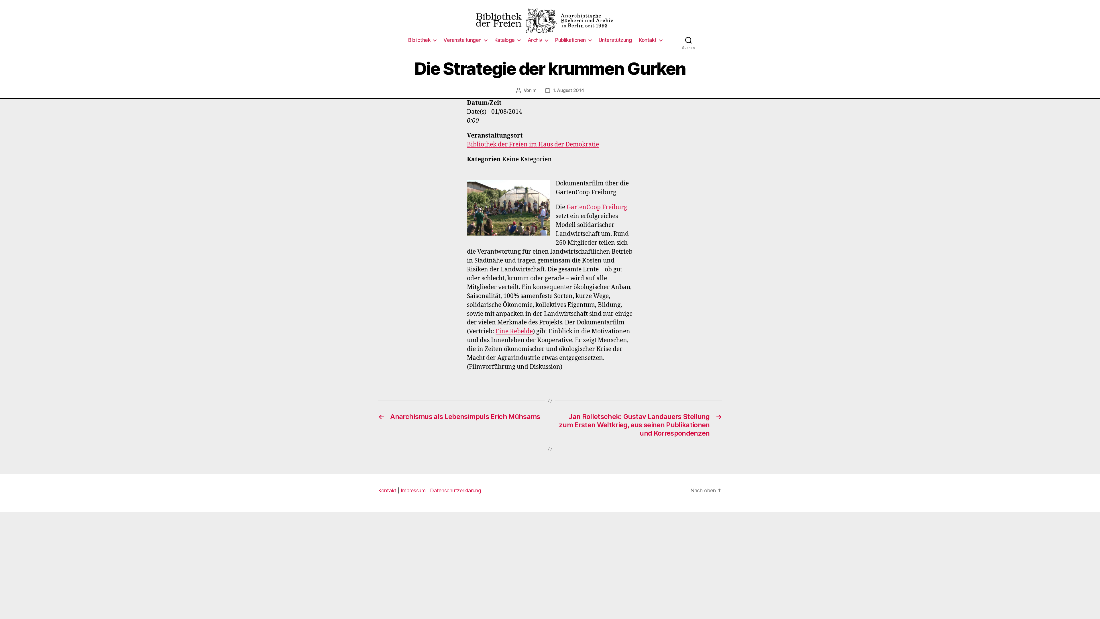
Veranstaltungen (462, 40)
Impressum (413, 490)
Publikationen (570, 40)
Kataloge (504, 40)
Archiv (535, 40)
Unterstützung (615, 40)
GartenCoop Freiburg (597, 207)
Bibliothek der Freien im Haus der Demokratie (533, 144)
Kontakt (648, 40)
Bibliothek (419, 40)
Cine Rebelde (514, 331)
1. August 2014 (568, 90)
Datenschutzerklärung (455, 490)
